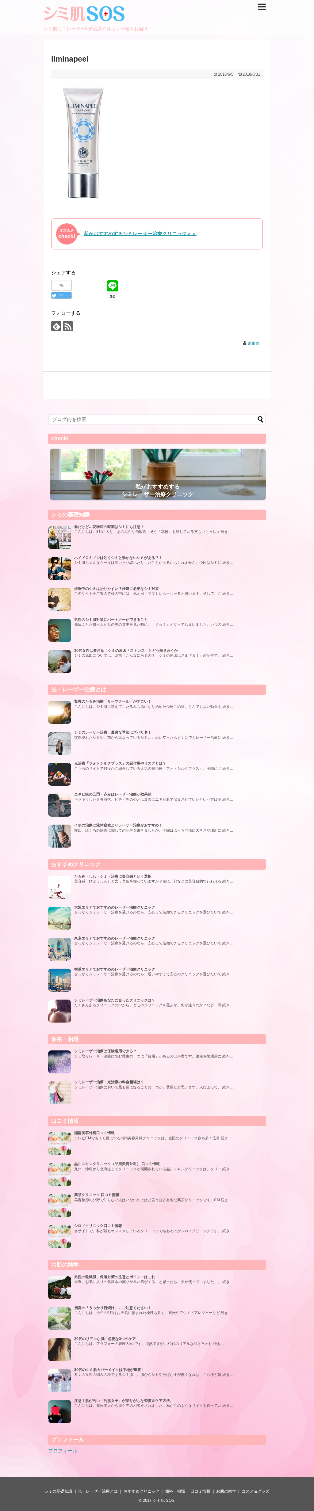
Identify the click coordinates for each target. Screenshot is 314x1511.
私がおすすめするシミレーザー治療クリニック (157, 490)
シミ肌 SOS (163, 1500)
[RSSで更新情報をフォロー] (68, 326)
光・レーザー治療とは (98, 1491)
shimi (253, 343)
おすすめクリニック (141, 1491)
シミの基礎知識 (58, 1491)
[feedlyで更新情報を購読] (56, 326)
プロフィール (63, 1450)
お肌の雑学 (226, 1491)
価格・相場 (175, 1491)
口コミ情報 (200, 1491)
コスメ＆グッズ (256, 1491)
